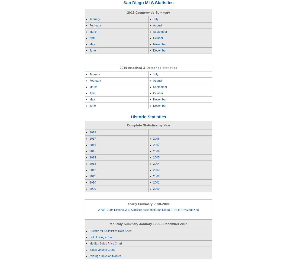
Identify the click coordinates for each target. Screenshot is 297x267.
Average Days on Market (105, 256)
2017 (93, 138)
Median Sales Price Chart (106, 243)
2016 (93, 145)
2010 (93, 182)
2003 (156, 170)
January (95, 19)
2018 (93, 132)
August (157, 25)
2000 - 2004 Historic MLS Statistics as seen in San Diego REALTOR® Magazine (148, 210)
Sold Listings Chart (101, 237)
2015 (93, 151)
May (92, 44)
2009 (93, 188)
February (95, 25)
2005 (156, 157)
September (160, 31)
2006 (156, 151)
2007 (156, 145)
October (158, 38)
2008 (156, 138)
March (93, 31)
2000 (156, 188)
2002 (156, 176)
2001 (156, 182)
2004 (156, 163)
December (159, 50)
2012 (93, 170)
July (155, 19)
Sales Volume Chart (102, 249)
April (92, 38)
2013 (93, 163)
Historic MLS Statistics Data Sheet (111, 231)
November (159, 44)
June (93, 50)
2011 (93, 176)
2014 (93, 157)
